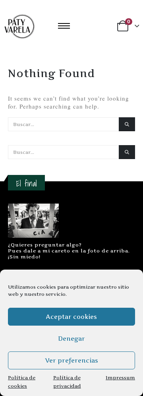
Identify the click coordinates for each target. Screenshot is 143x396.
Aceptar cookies (71, 316)
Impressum (120, 377)
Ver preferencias (71, 360)
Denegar (71, 338)
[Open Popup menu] (64, 26)
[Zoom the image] (33, 207)
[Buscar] (127, 124)
